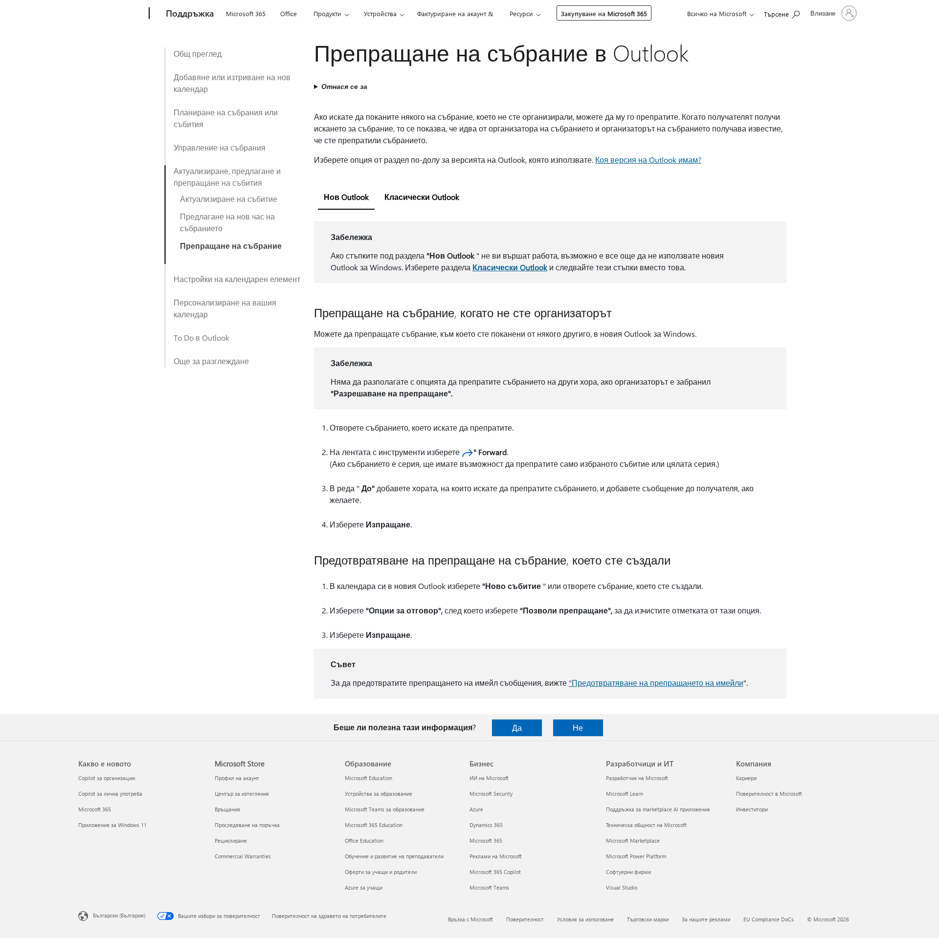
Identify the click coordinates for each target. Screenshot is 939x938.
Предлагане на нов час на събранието (227, 222)
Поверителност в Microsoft (769, 793)
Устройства (380, 13)
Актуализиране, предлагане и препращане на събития (227, 177)
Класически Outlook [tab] (421, 197)
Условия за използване (585, 919)
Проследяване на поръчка (247, 825)
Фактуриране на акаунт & (455, 13)
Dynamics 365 (486, 825)
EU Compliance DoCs (768, 919)
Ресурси (521, 13)
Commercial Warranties (243, 856)
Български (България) (119, 915)
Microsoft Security (491, 793)
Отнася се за (344, 86)
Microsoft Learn (624, 793)
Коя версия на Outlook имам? (648, 159)
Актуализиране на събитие (228, 199)
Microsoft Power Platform (636, 856)
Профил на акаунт (237, 778)
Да (517, 727)
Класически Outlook (509, 267)
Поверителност (525, 919)
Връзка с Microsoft (470, 919)
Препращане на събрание (231, 245)
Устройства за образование (378, 793)
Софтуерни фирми (628, 871)
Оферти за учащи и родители (381, 871)
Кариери (746, 778)
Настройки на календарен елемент (237, 279)
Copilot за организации (106, 778)
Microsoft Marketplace (633, 840)
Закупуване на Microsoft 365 (604, 13)
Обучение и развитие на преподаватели (394, 856)
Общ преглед (198, 53)
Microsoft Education (368, 778)
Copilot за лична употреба (110, 793)
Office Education (364, 840)
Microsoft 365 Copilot (495, 871)
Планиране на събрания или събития (226, 118)
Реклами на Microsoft (496, 856)
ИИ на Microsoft (489, 778)
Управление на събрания (220, 147)
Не (578, 727)
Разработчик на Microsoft (637, 778)
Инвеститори (752, 809)
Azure (476, 809)
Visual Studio (621, 887)
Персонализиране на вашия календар (225, 308)
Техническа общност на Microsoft (646, 825)
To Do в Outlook (201, 337)
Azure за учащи (363, 887)
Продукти (327, 13)
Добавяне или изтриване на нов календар (232, 83)
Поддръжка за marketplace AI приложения (658, 809)
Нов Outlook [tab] (346, 197)
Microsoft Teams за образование (385, 809)
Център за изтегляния (242, 793)
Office (288, 13)
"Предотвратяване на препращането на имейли (656, 682)
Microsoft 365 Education (373, 825)
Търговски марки (648, 919)
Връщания (227, 809)
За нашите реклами (706, 919)
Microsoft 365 (246, 13)
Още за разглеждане (211, 361)
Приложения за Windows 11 (112, 825)
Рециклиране (231, 840)
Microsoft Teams (489, 887)
